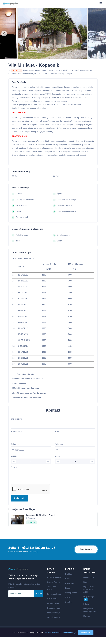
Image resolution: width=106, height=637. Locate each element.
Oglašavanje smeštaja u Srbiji (88, 589)
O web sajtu (88, 577)
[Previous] (4, 33)
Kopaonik (69, 583)
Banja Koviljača (54, 577)
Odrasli (14, 456)
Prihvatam (85, 632)
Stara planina (71, 593)
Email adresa (16, 431)
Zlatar (67, 597)
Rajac (67, 588)
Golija (67, 579)
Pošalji (38, 593)
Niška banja (52, 599)
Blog (85, 582)
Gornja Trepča (53, 582)
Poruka (14, 467)
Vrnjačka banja (53, 617)
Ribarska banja (53, 608)
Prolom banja (53, 603)
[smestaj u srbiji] (10, 4)
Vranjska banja (53, 613)
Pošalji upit (19, 498)
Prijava (86, 604)
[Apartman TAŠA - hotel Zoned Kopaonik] (17, 519)
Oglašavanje (86, 549)
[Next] (102, 33)
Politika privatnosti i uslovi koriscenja (60, 632)
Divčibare (69, 574)
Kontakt (86, 616)
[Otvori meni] (100, 3)
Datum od (15, 444)
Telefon (58, 431)
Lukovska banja (54, 594)
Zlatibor (68, 602)
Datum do (59, 444)
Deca (57, 456)
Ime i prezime (16, 419)
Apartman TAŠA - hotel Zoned (40, 515)
